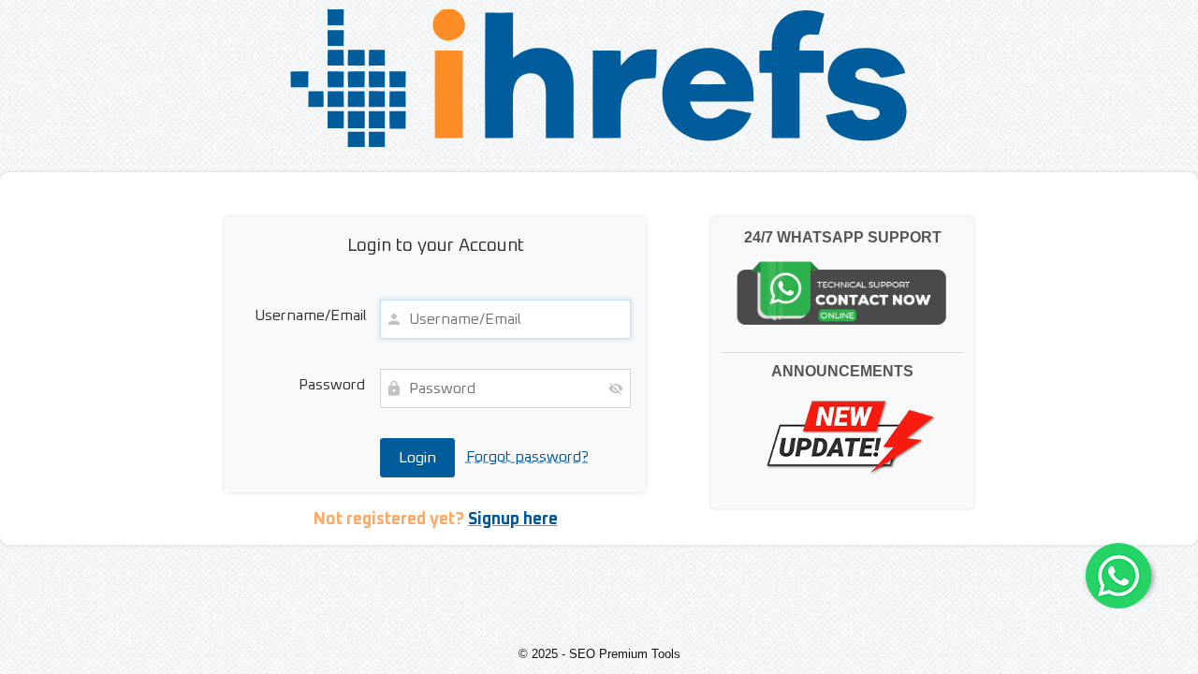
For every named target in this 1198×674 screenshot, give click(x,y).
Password (332, 384)
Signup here (513, 519)
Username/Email (310, 315)
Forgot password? (527, 456)
